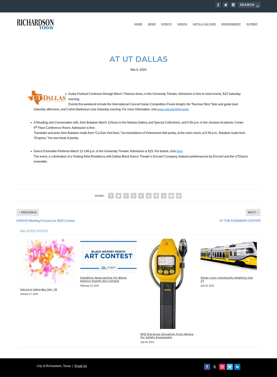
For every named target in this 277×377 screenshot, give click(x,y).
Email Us (81, 366)
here (180, 151)
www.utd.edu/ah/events (172, 109)
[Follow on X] (215, 367)
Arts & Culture (204, 24)
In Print (252, 24)
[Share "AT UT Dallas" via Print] (179, 196)
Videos (182, 24)
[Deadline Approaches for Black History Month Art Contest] (108, 256)
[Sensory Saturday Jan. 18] (48, 261)
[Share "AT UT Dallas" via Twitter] (118, 196)
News (152, 24)
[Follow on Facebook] (207, 367)
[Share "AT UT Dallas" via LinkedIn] (148, 196)
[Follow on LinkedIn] (237, 367)
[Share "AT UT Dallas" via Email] (171, 196)
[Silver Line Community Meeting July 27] (228, 256)
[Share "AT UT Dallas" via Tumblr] (133, 196)
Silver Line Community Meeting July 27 (226, 279)
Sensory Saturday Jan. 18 (38, 289)
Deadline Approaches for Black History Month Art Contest (103, 279)
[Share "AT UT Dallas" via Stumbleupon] (164, 196)
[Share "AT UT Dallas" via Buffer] (156, 196)
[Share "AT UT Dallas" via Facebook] (111, 196)
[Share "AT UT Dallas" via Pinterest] (141, 196)
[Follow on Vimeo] (230, 367)
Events (166, 24)
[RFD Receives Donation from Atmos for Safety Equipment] (168, 284)
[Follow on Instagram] (222, 367)
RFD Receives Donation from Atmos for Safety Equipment (167, 335)
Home (138, 24)
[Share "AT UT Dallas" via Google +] (126, 196)
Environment (231, 24)
